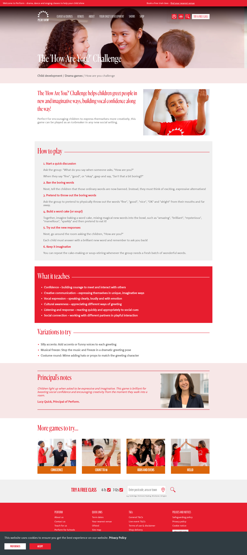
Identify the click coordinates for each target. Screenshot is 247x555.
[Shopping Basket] (181, 16)
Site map (96, 529)
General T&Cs (136, 517)
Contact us (59, 521)
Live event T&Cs (137, 521)
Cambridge (133, 496)
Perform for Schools (64, 529)
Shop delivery (136, 529)
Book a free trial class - (144, 3)
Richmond (141, 496)
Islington (164, 496)
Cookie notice (179, 525)
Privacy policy (179, 521)
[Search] (187, 16)
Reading (148, 496)
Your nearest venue (102, 521)
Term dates (97, 517)
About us (58, 517)
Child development (49, 75)
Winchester (156, 496)
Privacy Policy (117, 537)
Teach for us (60, 525)
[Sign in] (175, 16)
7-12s (116, 490)
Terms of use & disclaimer (142, 525)
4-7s (103, 490)
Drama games (74, 75)
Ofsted (95, 525)
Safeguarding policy (182, 517)
